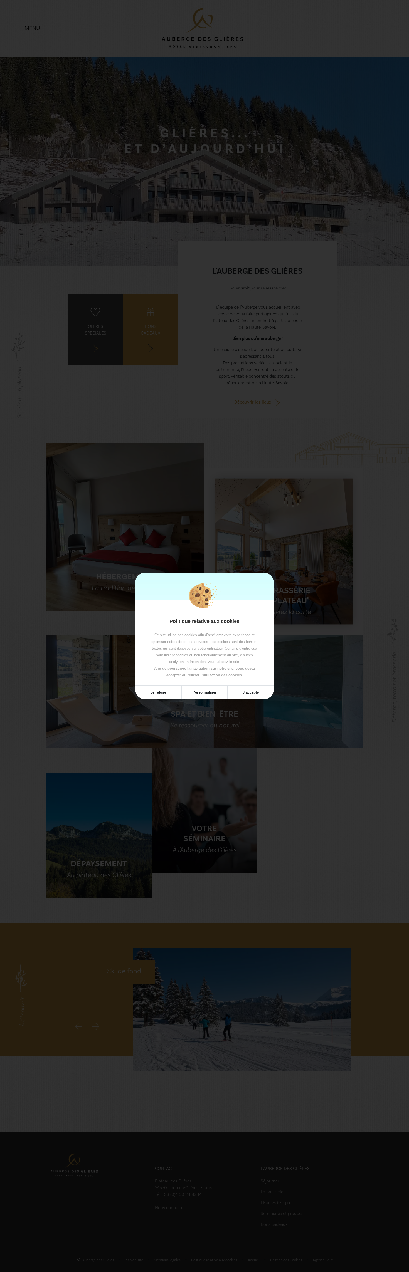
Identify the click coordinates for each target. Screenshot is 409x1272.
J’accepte (251, 692)
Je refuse (158, 692)
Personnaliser (204, 692)
